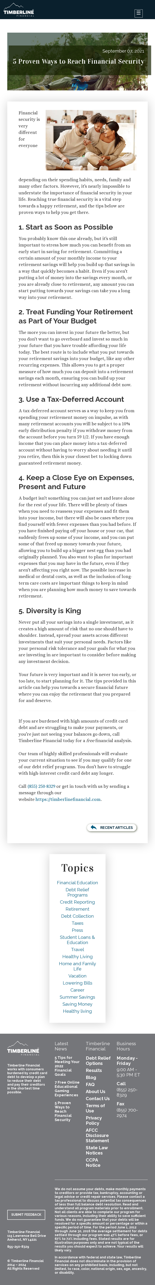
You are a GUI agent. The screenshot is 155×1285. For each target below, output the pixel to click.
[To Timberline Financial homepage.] (19, 12)
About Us (95, 1091)
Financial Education (77, 882)
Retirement (77, 909)
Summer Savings (77, 997)
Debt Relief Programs (77, 892)
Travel (77, 949)
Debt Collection (77, 916)
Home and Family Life (77, 966)
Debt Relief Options (98, 1060)
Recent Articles (116, 827)
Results (94, 1070)
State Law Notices (97, 1150)
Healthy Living (77, 956)
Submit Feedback (26, 1215)
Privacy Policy (94, 1120)
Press (77, 930)
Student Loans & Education (77, 940)
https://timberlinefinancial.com (68, 799)
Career (77, 990)
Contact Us (98, 1098)
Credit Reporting (77, 902)
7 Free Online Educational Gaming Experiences (67, 1088)
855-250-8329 (18, 1247)
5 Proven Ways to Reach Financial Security (63, 1111)
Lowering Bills (77, 983)
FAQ (90, 1084)
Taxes (77, 923)
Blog (91, 1077)
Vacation (77, 976)
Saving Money (77, 1004)
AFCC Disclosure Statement (97, 1135)
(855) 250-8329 (41, 786)
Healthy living (77, 1011)
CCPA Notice (93, 1162)
